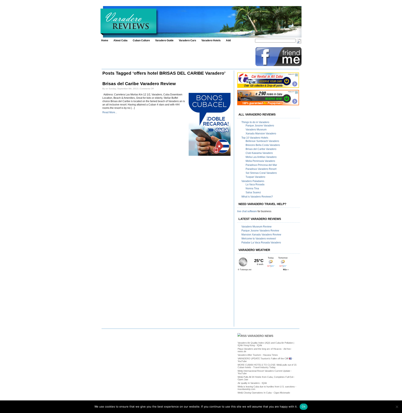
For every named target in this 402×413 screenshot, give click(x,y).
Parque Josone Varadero (260, 125)
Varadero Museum (256, 129)
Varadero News (260, 336)
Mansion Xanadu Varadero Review (261, 234)
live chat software (247, 211)
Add (228, 40)
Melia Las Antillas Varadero (261, 157)
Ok (303, 406)
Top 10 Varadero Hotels (254, 137)
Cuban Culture (141, 40)
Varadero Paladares (252, 181)
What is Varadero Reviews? (257, 196)
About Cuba (120, 40)
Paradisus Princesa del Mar (261, 165)
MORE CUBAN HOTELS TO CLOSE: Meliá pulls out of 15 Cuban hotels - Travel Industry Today (267, 366)
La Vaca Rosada (255, 184)
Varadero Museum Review (256, 226)
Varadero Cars (187, 40)
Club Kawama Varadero (259, 153)
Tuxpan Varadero (255, 176)
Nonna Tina (252, 188)
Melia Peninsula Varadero (260, 161)
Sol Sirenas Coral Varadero (261, 172)
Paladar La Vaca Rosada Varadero (261, 242)
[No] (397, 407)
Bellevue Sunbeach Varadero (262, 141)
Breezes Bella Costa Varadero (263, 145)
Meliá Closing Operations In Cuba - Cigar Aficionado (264, 392)
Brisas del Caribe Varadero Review (139, 83)
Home (104, 40)
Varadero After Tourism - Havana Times (258, 355)
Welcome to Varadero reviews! (258, 238)
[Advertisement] (177, 56)
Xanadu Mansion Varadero (261, 133)
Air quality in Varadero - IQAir (252, 383)
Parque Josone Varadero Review (260, 230)
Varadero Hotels (211, 40)
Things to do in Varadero (255, 122)
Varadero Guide (164, 40)
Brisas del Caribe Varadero (261, 149)
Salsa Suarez (253, 192)
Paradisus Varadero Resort (261, 169)
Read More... (109, 112)
